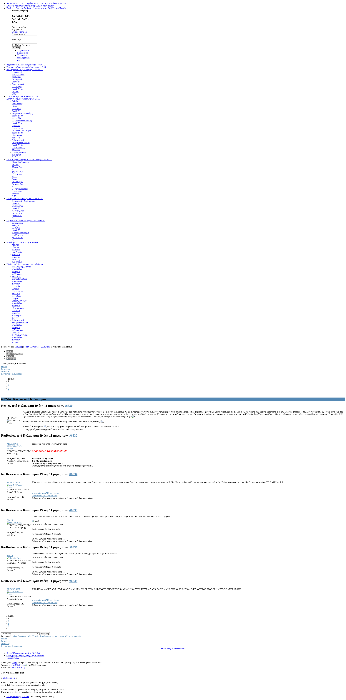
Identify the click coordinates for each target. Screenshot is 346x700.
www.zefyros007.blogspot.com (45, 493)
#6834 (73, 474)
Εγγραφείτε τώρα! (19, 32)
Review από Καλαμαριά (11, 374)
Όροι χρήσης (25, 655)
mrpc (57, 636)
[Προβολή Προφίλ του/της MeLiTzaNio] (16, 449)
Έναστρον (17, 174)
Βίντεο (17, 207)
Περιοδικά (22, 123)
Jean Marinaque (47, 636)
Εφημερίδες (22, 115)
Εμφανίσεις (25, 220)
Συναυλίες (17, 226)
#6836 (73, 547)
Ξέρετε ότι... (17, 183)
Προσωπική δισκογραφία (18, 77)
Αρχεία (18, 214)
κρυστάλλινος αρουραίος (70, 636)
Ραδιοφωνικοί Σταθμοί (20, 326)
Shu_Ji (10, 520)
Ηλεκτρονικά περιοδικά (21, 133)
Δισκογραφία (24, 69)
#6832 (73, 435)
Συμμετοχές (18, 89)
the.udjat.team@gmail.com (17, 696)
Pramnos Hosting (17, 667)
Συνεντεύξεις (23, 99)
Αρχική (25, 65)
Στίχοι (22, 96)
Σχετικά (23, 653)
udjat (15, 636)
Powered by (166, 648)
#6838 (73, 581)
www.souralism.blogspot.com (44, 495)
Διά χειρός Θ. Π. (36, 3)
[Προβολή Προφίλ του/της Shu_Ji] (14, 523)
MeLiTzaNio (12, 444)
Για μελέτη (29, 159)
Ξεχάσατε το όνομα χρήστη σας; (23, 57)
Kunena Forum (178, 648)
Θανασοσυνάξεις (20, 236)
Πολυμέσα (24, 198)
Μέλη (17, 248)
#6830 (68, 405)
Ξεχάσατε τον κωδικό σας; (23, 51)
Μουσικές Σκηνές (19, 282)
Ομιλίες (19, 154)
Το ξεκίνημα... (12, 658)
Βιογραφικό (26, 67)
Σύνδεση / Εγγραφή (36, 8)
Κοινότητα (22, 242)
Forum (17, 258)
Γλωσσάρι (20, 166)
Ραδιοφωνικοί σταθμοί (21, 145)
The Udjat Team (18, 665)
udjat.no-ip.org (9, 678)
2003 (14, 662)
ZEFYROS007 (13, 482)
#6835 (73, 510)
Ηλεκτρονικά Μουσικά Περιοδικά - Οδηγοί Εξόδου (19, 304)
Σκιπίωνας (22, 636)
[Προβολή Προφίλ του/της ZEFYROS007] (16, 487)
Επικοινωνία (30, 6)
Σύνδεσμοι (24, 264)
